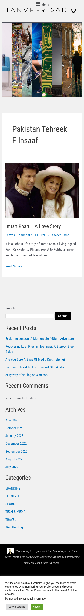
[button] (42, 4)
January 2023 (14, 436)
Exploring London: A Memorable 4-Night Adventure (39, 339)
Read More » (13, 265)
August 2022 (13, 459)
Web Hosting (14, 527)
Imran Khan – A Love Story (33, 226)
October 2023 (14, 428)
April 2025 (12, 420)
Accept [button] (36, 606)
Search (10, 308)
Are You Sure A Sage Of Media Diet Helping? (35, 359)
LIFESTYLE (40, 235)
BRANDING (12, 488)
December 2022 (16, 443)
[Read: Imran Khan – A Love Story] (42, 190)
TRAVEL (10, 519)
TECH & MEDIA (15, 512)
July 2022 (11, 467)
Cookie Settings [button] (17, 606)
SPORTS (10, 504)
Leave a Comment (17, 235)
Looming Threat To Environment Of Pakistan (35, 367)
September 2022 (16, 451)
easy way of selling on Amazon (26, 375)
